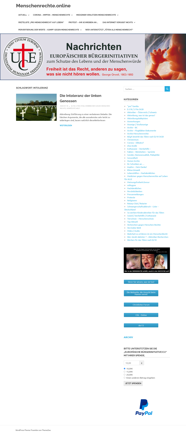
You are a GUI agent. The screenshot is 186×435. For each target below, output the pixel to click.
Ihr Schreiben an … (135, 164)
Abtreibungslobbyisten (137, 118)
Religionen (132, 200)
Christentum (133, 139)
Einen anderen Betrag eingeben (140, 377)
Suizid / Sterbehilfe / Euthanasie (141, 215)
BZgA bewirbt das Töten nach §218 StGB (145, 136)
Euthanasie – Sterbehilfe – (139, 148)
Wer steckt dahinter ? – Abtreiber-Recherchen (147, 237)
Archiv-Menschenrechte (138, 133)
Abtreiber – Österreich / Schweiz (142, 112)
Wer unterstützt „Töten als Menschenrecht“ (109, 30)
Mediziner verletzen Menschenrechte (96, 15)
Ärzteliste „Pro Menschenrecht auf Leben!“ (41, 22)
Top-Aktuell (132, 221)
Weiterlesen (66, 125)
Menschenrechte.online (43, 5)
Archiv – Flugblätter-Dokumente (141, 130)
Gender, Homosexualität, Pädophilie (143, 154)
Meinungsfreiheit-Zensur (138, 182)
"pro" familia (133, 106)
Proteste (131, 197)
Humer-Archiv (133, 161)
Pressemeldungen (135, 194)
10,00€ (129, 368)
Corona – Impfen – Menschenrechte (51, 15)
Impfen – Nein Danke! (137, 167)
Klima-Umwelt (133, 170)
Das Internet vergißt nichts (118, 22)
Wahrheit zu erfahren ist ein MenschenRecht (147, 234)
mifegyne (131, 185)
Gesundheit (132, 158)
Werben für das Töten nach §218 (142, 240)
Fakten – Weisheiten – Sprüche (141, 151)
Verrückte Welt (73, 108)
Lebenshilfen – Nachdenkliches (141, 173)
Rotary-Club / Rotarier (137, 203)
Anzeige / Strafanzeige (137, 124)
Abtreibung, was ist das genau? (141, 115)
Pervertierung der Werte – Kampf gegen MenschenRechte (48, 30)
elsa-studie (132, 145)
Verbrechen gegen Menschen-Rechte (144, 224)
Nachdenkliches (134, 188)
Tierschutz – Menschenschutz (140, 218)
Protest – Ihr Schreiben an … (83, 22)
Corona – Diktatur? (135, 142)
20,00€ (129, 374)
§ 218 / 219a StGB (77, 106)
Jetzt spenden (133, 383)
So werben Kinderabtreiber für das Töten (145, 212)
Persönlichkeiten (134, 191)
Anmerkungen (133, 121)
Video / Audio (133, 230)
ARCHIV (128, 337)
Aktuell (22, 15)
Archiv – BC (132, 127)
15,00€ (129, 371)
